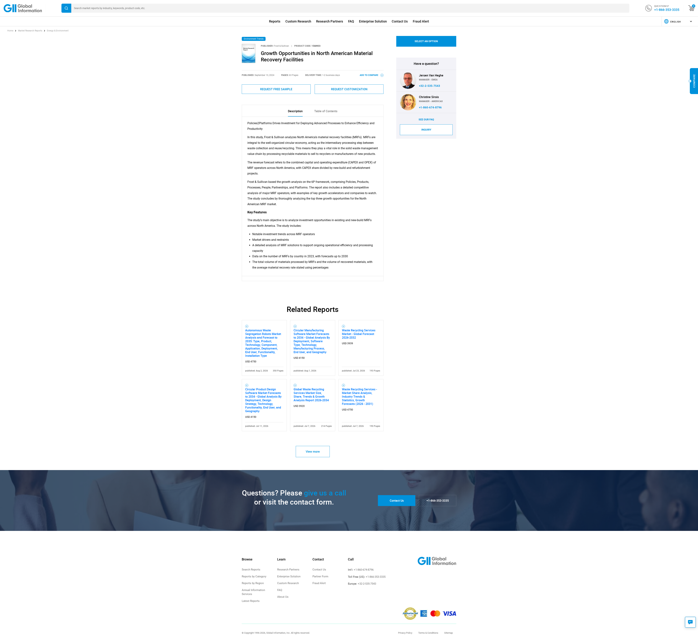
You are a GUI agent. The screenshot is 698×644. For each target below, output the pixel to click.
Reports (274, 21)
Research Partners (329, 21)
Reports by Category (254, 576)
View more (313, 452)
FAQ (351, 21)
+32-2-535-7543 (429, 86)
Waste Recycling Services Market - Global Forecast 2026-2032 (358, 334)
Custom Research (298, 21)
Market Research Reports (30, 30)
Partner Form (320, 576)
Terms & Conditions (428, 632)
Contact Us (400, 21)
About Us (282, 596)
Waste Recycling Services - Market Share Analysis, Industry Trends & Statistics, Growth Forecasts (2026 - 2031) (359, 396)
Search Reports (251, 569)
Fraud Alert (421, 21)
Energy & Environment (58, 30)
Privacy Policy (405, 632)
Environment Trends (254, 39)
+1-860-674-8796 (430, 107)
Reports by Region (253, 583)
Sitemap (448, 632)
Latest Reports (251, 601)
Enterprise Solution (373, 21)
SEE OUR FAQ (426, 119)
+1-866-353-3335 (666, 9)
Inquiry (426, 129)
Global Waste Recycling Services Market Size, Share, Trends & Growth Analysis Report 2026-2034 (311, 394)
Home (10, 30)
